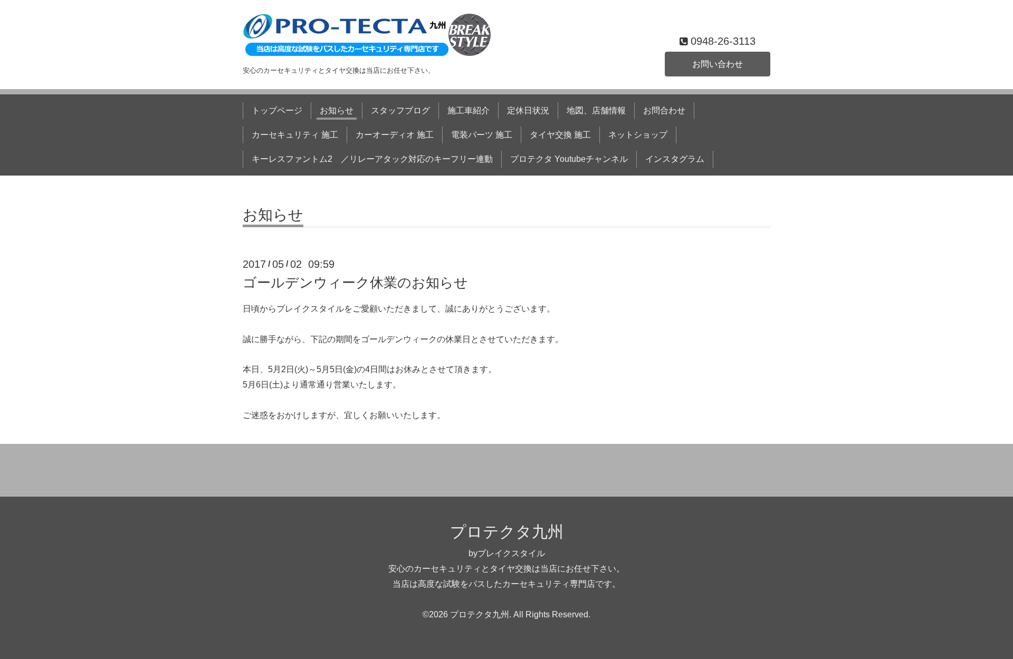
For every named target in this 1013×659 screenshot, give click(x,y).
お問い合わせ (717, 64)
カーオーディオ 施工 (395, 134)
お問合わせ (664, 110)
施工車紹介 (468, 110)
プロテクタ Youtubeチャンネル (569, 158)
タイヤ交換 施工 (560, 134)
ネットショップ (637, 134)
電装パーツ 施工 (481, 134)
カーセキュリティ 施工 (295, 134)
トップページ (277, 110)
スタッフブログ (400, 110)
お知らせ (336, 110)
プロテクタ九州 (506, 531)
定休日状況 (528, 110)
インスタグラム (674, 158)
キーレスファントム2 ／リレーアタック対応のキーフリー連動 (372, 158)
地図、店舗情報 (596, 110)
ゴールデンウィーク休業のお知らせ (355, 282)
